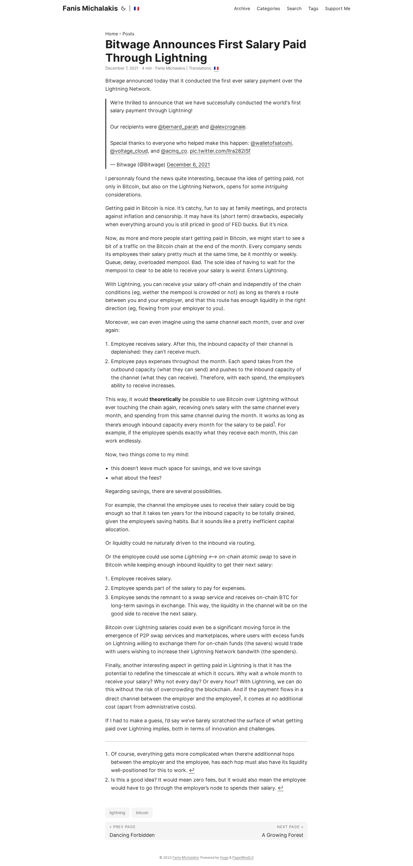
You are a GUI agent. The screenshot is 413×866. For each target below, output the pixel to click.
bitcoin (142, 812)
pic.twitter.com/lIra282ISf (220, 151)
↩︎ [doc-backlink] (192, 770)
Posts (128, 33)
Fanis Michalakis (90, 8)
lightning (117, 812)
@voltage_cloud (129, 151)
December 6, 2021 (188, 165)
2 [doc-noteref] (240, 697)
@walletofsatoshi (271, 143)
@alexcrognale (227, 127)
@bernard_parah (178, 127)
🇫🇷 (136, 8)
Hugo (224, 857)
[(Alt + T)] (123, 8)
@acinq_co (174, 151)
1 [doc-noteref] (274, 423)
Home (111, 33)
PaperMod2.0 (243, 857)
